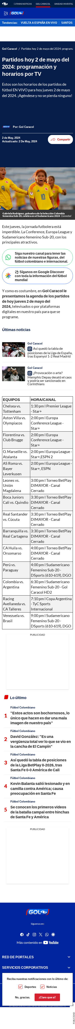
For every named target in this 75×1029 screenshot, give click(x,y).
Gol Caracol (43, 4)
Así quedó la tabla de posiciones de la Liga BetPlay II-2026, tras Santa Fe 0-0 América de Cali (38, 765)
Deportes (30, 986)
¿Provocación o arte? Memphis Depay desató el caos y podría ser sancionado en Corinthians (50, 378)
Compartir (63, 139)
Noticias (51, 986)
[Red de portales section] (69, 957)
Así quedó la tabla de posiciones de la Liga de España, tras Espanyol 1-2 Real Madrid (50, 352)
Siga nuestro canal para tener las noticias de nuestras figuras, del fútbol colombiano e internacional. (41, 257)
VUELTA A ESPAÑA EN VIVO (39, 23)
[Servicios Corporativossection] (69, 967)
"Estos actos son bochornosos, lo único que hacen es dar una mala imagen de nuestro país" (40, 718)
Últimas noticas (23, 4)
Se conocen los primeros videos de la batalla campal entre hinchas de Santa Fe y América (39, 812)
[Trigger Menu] (5, 13)
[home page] (5, 3)
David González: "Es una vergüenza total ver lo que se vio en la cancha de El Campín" (40, 741)
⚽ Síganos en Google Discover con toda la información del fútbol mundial (41, 276)
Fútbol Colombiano (22, 707)
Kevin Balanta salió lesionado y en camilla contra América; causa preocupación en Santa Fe (40, 788)
